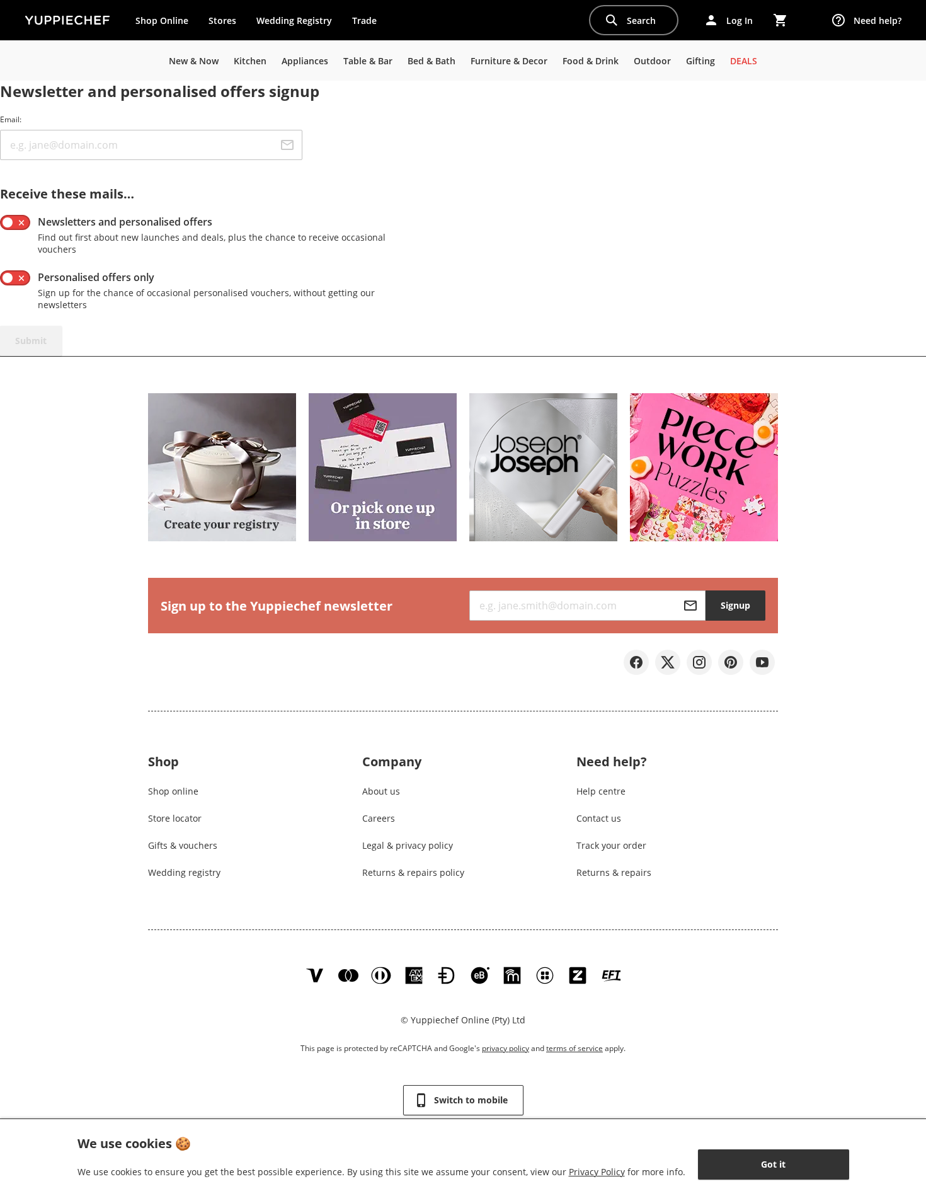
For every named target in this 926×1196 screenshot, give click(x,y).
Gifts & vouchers (182, 845)
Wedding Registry (294, 20)
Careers (378, 818)
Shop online (173, 791)
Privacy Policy (597, 1172)
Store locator (175, 818)
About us (381, 791)
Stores (222, 20)
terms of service (574, 1048)
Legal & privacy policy (407, 845)
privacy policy (505, 1048)
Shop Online (161, 20)
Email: (10, 119)
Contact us (598, 818)
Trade (369, 23)
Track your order (611, 845)
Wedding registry (184, 872)
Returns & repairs (613, 872)
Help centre (601, 791)
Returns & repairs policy (413, 872)
